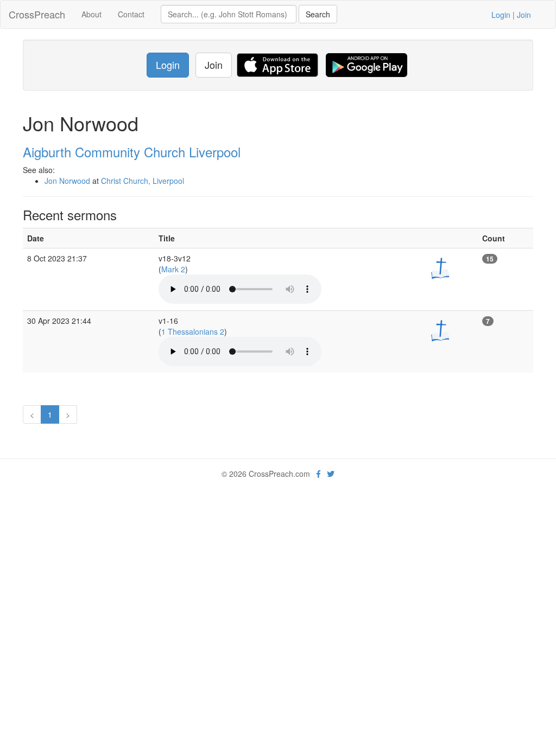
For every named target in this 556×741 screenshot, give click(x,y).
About (91, 14)
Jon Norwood (67, 180)
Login (500, 14)
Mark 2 (173, 269)
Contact (131, 14)
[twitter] (330, 473)
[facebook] (318, 473)
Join (524, 14)
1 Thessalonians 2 (192, 331)
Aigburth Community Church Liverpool (132, 151)
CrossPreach (37, 14)
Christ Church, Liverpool (142, 180)
